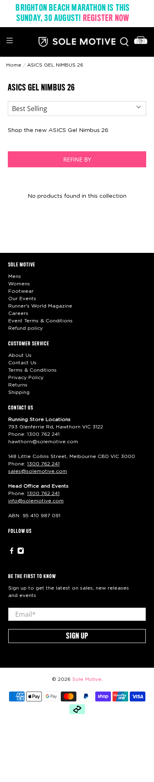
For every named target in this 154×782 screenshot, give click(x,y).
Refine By (77, 159)
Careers (18, 313)
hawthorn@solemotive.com (43, 441)
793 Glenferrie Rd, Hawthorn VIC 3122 (55, 426)
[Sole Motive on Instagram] (20, 552)
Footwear (21, 291)
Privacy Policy (26, 377)
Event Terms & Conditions (40, 320)
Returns (18, 384)
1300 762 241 (43, 434)
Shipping (19, 392)
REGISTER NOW (106, 18)
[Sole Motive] (77, 42)
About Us (20, 355)
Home (13, 64)
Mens (14, 276)
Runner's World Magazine (40, 305)
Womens (19, 283)
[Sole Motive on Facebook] (11, 552)
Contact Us (22, 362)
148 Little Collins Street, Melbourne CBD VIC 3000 (71, 456)
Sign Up (77, 636)
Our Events (22, 298)
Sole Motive (86, 679)
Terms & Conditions (32, 370)
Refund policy (25, 328)
